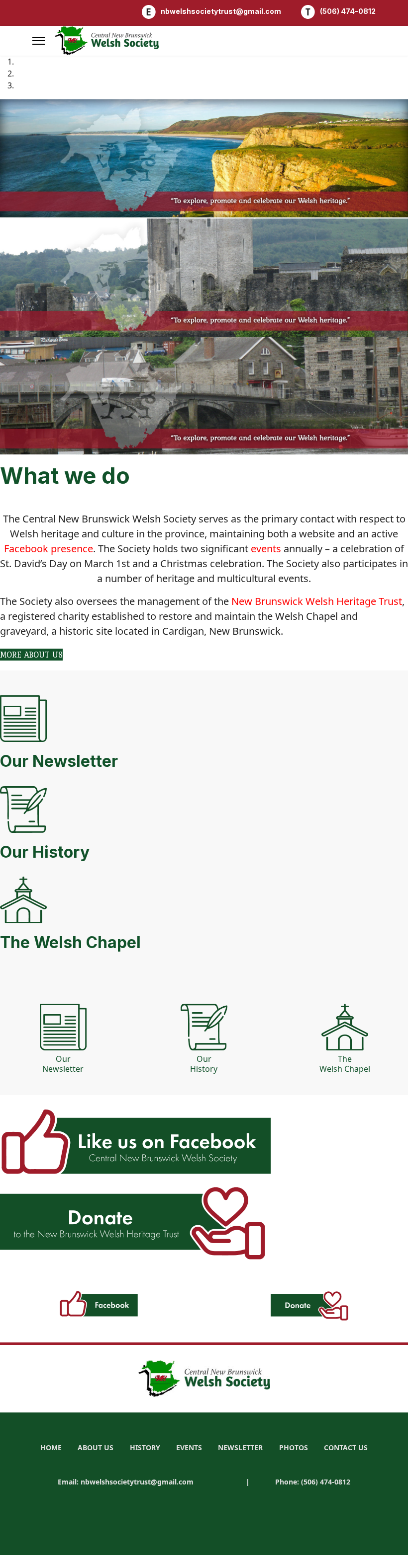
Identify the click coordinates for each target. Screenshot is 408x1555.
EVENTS (189, 1447)
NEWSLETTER (240, 1447)
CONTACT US (346, 1447)
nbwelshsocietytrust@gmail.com (221, 11)
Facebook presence (48, 548)
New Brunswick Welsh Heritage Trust (316, 601)
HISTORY (145, 1447)
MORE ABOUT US (31, 655)
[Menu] (38, 41)
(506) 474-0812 (348, 11)
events (266, 548)
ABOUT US (95, 1447)
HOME (51, 1447)
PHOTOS (293, 1447)
